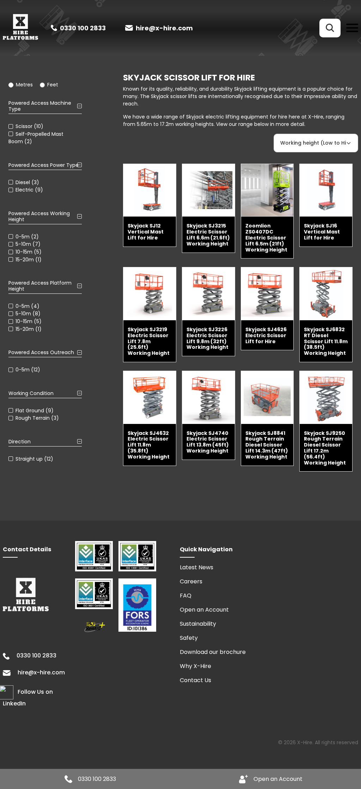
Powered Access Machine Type (39, 106)
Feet (52, 84)
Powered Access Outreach (41, 353)
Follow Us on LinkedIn (28, 698)
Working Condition (31, 393)
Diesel (23, 182)
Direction (19, 442)
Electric (24, 189)
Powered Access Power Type (43, 165)
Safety (189, 638)
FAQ (185, 595)
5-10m (23, 244)
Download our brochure (213, 652)
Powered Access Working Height (39, 217)
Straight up (29, 458)
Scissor (24, 126)
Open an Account (204, 610)
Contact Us (195, 680)
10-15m (24, 251)
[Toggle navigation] (352, 28)
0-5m (23, 236)
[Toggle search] (330, 28)
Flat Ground (30, 410)
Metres (24, 84)
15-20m (25, 259)
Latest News (196, 567)
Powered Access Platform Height (40, 286)
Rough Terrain (33, 417)
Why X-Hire (195, 666)
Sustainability (198, 624)
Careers (191, 581)
